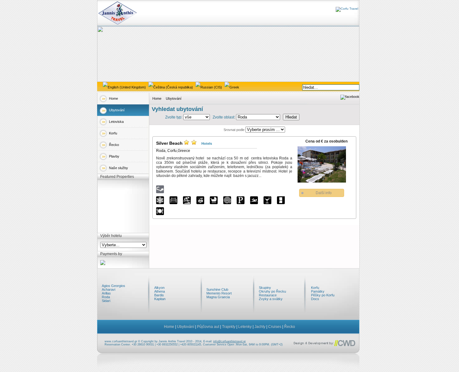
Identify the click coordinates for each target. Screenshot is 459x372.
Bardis (159, 295)
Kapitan (159, 299)
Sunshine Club (217, 289)
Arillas (106, 293)
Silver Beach (169, 143)
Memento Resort (219, 293)
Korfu (113, 133)
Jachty (259, 326)
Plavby (114, 156)
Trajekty (228, 326)
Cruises (274, 326)
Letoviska (116, 121)
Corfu (172, 150)
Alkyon (159, 287)
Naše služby (118, 168)
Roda (160, 150)
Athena (159, 291)
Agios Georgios (113, 286)
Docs (315, 299)
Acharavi (108, 289)
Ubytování (117, 110)
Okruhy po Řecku (272, 291)
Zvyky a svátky (271, 299)
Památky (317, 291)
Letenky (245, 326)
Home (113, 98)
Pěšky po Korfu (322, 295)
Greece (184, 150)
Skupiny (265, 287)
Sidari (106, 301)
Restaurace (268, 295)
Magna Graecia (218, 297)
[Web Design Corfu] (325, 347)
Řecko (114, 145)
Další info (324, 193)
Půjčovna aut (208, 326)
